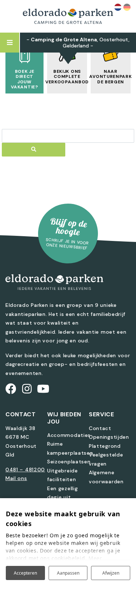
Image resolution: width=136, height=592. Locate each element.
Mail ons (16, 478)
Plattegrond (105, 446)
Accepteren (25, 573)
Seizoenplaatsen (69, 461)
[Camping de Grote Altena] (68, 16)
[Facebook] (11, 389)
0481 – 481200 (25, 469)
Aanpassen (68, 573)
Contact (100, 428)
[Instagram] (27, 389)
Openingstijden (109, 437)
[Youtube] (43, 389)
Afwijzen (110, 573)
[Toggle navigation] (10, 43)
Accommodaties (69, 435)
